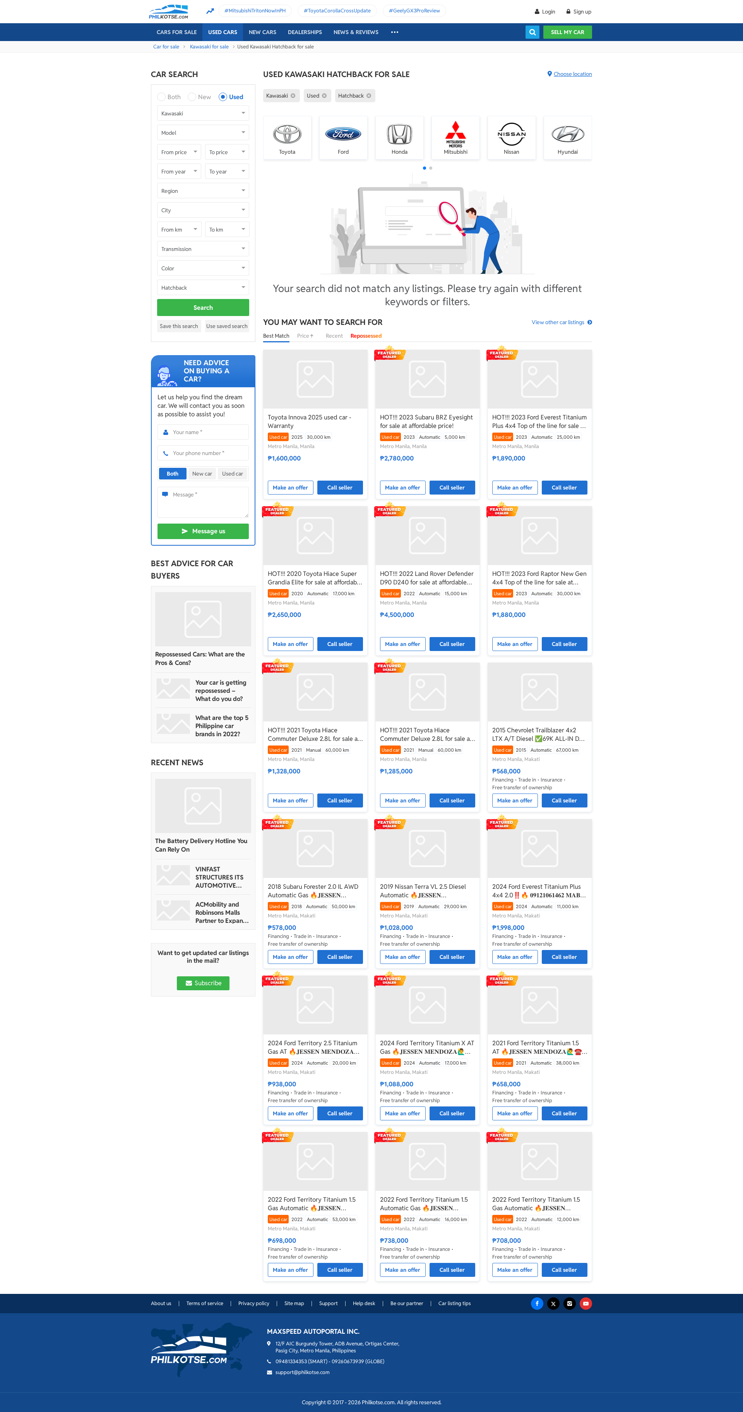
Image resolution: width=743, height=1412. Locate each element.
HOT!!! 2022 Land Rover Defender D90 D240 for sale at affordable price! (427, 578)
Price (303, 335)
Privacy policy (253, 1303)
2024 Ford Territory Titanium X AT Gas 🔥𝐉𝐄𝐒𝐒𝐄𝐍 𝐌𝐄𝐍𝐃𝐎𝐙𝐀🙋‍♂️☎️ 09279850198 (427, 1047)
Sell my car (567, 32)
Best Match (276, 335)
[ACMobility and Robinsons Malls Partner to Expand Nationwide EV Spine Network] (173, 910)
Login (548, 11)
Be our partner (406, 1303)
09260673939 (348, 1361)
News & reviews (356, 32)
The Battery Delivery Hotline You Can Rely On (201, 845)
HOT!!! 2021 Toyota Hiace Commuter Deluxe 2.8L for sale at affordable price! (314, 734)
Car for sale (166, 46)
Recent (334, 335)
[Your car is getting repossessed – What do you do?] (173, 689)
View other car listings (558, 322)
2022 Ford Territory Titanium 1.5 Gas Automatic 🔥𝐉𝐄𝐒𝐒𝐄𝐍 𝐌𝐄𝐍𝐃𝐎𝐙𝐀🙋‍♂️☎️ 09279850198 (312, 1204)
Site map (294, 1303)
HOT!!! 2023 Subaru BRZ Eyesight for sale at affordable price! (426, 421)
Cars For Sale (177, 32)
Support (328, 1303)
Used (236, 97)
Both (174, 97)
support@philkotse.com (303, 1372)
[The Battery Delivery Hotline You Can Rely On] (203, 806)
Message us (208, 531)
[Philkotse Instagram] (569, 1303)
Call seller (340, 487)
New (204, 97)
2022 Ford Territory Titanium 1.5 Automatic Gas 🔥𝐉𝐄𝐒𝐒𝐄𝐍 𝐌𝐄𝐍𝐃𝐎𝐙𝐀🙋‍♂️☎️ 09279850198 (424, 1204)
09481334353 (291, 1361)
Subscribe (207, 983)
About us (161, 1303)
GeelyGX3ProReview (416, 10)
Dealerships (305, 32)
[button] (424, 168)
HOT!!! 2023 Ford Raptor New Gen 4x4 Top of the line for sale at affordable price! (539, 578)
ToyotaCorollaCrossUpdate (339, 10)
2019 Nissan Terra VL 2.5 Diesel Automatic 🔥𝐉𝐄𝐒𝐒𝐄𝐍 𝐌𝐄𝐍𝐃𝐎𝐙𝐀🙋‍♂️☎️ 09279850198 (424, 891)
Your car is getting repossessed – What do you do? (221, 691)
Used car (232, 473)
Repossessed (366, 335)
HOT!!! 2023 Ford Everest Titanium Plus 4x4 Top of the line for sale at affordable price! (539, 421)
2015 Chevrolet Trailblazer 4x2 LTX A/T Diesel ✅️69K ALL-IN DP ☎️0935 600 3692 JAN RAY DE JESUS (537, 734)
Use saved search (227, 326)
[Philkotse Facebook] (537, 1303)
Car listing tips (454, 1303)
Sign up (581, 11)
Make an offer (290, 487)
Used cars (222, 32)
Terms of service (205, 1303)
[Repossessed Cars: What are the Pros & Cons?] (203, 619)
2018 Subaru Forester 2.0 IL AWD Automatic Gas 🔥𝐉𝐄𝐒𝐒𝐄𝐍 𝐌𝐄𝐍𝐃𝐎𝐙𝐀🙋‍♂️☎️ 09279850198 (313, 891)
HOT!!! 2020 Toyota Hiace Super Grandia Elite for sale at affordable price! (315, 578)
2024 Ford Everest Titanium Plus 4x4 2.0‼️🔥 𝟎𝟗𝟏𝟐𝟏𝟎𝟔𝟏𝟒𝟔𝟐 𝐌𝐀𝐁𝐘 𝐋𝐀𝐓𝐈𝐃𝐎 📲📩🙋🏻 (538, 891)
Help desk (364, 1303)
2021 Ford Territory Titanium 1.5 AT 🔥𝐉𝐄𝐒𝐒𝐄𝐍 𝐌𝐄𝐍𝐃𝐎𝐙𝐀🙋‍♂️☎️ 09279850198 (537, 1047)
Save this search (179, 326)
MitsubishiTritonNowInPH (257, 10)
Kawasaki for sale (209, 46)
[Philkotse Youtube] (586, 1303)
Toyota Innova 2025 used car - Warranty (309, 421)
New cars (262, 32)
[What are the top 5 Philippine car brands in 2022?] (173, 724)
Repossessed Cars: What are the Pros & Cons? (200, 658)
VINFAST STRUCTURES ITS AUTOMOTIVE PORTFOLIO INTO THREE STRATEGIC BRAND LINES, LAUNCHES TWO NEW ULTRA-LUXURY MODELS (221, 877)
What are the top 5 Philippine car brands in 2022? (221, 726)
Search (203, 308)
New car (202, 473)
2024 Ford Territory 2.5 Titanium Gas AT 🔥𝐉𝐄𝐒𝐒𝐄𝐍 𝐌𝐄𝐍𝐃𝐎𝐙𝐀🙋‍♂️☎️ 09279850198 (312, 1047)
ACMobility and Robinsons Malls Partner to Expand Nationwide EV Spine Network (221, 912)
